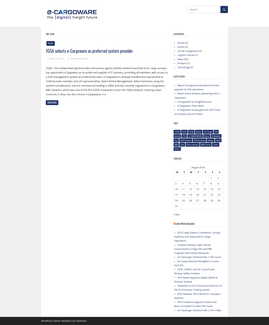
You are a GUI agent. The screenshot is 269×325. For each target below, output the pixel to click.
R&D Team (205, 144)
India (218, 140)
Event (206, 136)
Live (182, 144)
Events (180, 46)
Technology (183, 67)
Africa (198, 131)
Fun (176, 140)
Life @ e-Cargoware (187, 50)
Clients (181, 42)
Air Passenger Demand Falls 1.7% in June (199, 257)
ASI (216, 131)
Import (210, 140)
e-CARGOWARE (195, 136)
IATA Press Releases (185, 223)
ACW (191, 131)
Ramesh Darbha (79, 58)
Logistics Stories (186, 55)
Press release (192, 144)
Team (215, 144)
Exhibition (216, 136)
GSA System (185, 140)
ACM (184, 131)
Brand (177, 136)
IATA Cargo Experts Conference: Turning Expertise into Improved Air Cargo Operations (197, 236)
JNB (176, 144)
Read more (52, 102)
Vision (177, 149)
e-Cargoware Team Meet (190, 105)
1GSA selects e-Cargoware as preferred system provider (89, 51)
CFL (184, 136)
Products (182, 63)
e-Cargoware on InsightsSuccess (194, 101)
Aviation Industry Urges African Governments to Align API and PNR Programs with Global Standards (193, 249)
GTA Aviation (199, 140)
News (50, 43)
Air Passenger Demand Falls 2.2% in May (199, 310)
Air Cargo (208, 131)
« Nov (177, 214)
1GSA (177, 131)
